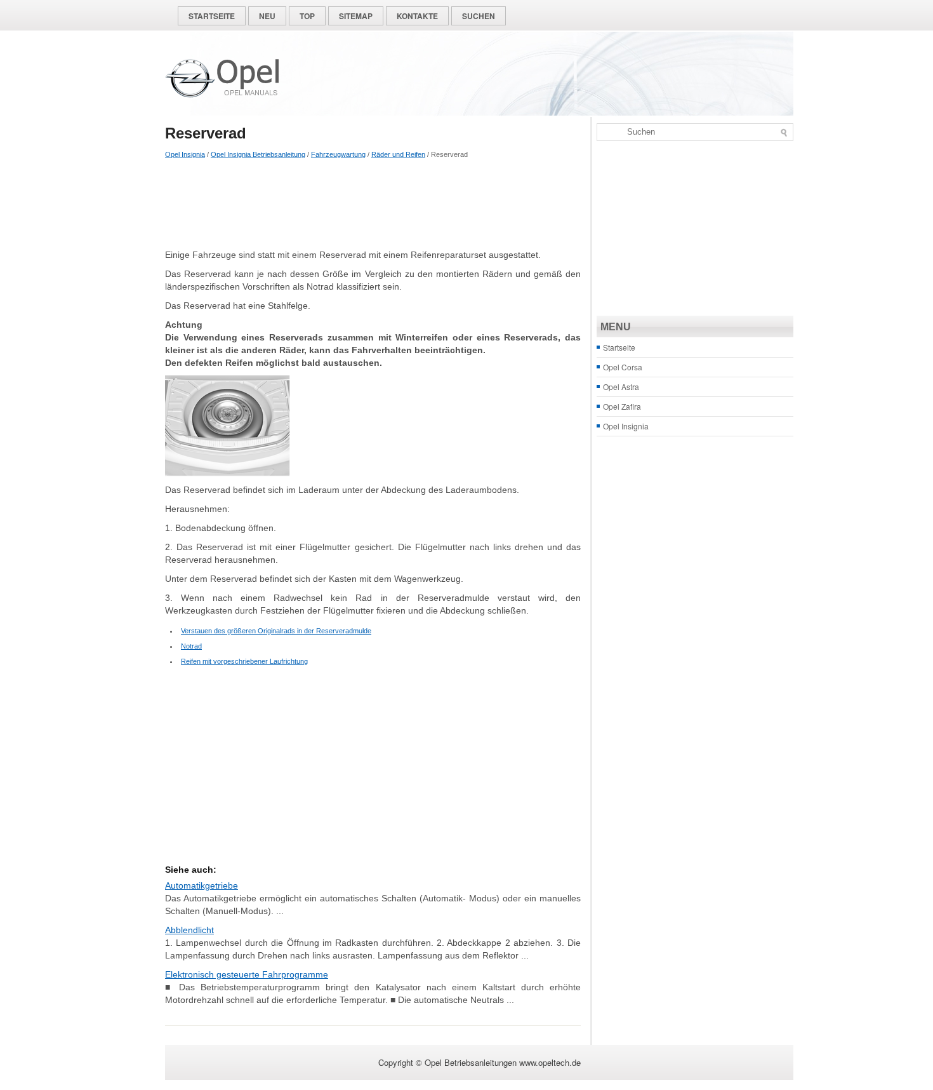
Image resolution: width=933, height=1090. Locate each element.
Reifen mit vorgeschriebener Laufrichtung (244, 661)
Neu (267, 16)
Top (307, 16)
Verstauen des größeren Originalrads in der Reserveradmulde (276, 631)
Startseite (212, 16)
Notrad (191, 646)
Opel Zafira (622, 406)
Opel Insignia (185, 154)
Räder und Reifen (398, 154)
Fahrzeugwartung (338, 154)
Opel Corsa (622, 366)
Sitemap (356, 16)
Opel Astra (621, 386)
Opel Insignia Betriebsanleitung (258, 154)
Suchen (478, 16)
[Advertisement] (373, 204)
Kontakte (417, 16)
